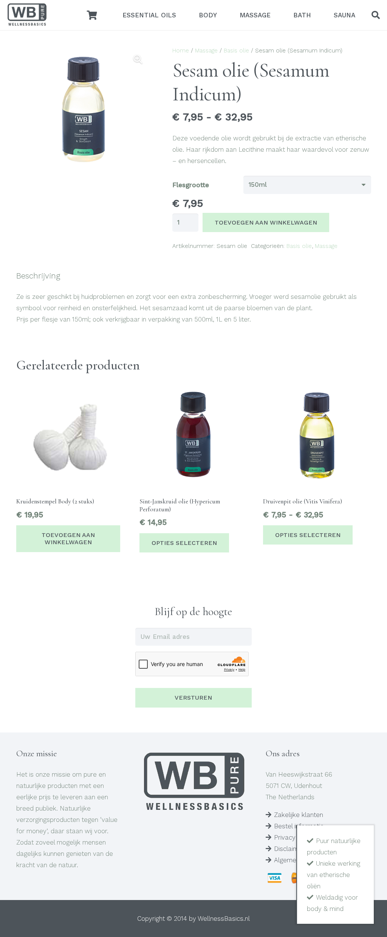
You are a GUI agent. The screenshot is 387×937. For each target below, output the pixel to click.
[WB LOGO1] (26, 15)
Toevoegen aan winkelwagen (266, 222)
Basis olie (236, 50)
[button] (376, 15)
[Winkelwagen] (92, 15)
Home (180, 50)
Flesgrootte (190, 185)
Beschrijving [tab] (38, 275)
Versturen (193, 697)
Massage (206, 50)
